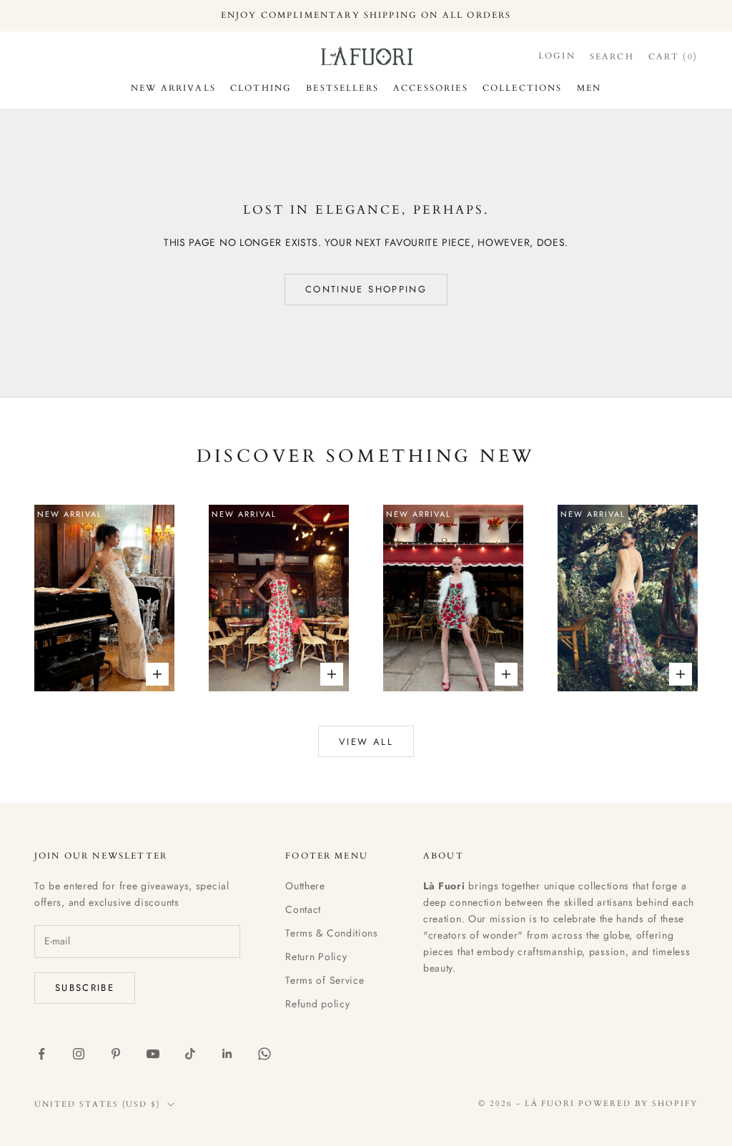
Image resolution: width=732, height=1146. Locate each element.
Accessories (430, 88)
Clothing (261, 88)
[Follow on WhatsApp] (264, 1054)
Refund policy (317, 1004)
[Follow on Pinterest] (116, 1054)
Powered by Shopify (638, 1103)
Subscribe (84, 987)
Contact (303, 909)
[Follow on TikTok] (190, 1054)
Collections (523, 88)
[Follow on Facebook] (41, 1054)
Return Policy (316, 956)
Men (589, 88)
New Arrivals (173, 88)
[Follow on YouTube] (153, 1054)
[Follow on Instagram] (78, 1054)
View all (366, 742)
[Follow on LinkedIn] (227, 1054)
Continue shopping (366, 289)
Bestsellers (342, 88)
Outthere (305, 886)
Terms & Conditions (331, 933)
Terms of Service (324, 980)
